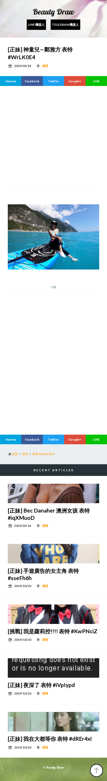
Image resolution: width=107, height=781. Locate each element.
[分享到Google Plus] (74, 81)
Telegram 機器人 (65, 24)
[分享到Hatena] (10, 81)
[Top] (96, 770)
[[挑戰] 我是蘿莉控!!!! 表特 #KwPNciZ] (53, 614)
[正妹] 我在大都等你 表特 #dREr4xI (50, 738)
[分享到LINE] (96, 81)
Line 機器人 (36, 24)
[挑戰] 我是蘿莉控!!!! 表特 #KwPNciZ (52, 631)
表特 (45, 66)
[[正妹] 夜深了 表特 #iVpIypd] (53, 668)
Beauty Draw (53, 12)
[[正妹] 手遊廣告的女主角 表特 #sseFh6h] (53, 553)
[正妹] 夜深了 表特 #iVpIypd (41, 685)
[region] (53, 387)
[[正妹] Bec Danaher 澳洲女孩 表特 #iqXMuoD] (53, 493)
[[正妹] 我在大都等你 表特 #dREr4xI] (53, 721)
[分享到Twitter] (53, 81)
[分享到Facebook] (32, 81)
